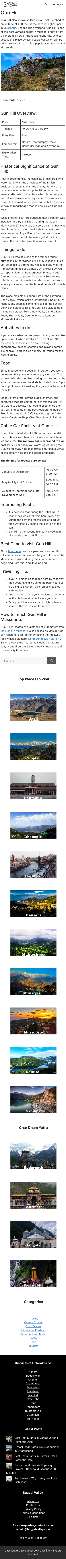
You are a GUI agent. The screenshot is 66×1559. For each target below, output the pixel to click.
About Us (33, 1501)
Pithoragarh (33, 1406)
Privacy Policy (33, 1509)
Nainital (33, 1395)
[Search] (51, 660)
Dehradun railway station (43, 638)
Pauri (33, 1403)
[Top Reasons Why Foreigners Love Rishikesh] (9, 1479)
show (21, 100)
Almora (33, 1371)
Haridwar (33, 1391)
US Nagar (33, 1418)
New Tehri (33, 1399)
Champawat (33, 1383)
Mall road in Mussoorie (15, 630)
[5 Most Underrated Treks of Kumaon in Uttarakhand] (9, 1448)
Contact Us (33, 1505)
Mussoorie (10, 27)
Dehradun (33, 1387)
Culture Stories (33, 1322)
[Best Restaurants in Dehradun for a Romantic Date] (9, 1439)
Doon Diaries (33, 1326)
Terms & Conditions (33, 1512)
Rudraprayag (33, 1410)
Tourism (33, 1345)
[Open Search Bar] (46, 4)
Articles (33, 1318)
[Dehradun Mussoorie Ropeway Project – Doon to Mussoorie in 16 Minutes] (9, 1466)
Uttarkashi (33, 1414)
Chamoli (33, 1379)
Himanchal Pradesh (33, 1330)
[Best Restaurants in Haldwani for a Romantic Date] (9, 1457)
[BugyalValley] (10, 4)
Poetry (33, 1338)
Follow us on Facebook (33, 1537)
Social (33, 1342)
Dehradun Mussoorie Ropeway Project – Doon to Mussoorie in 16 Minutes (31, 1469)
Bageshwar (33, 1375)
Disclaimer (33, 1516)
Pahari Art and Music (33, 1334)
